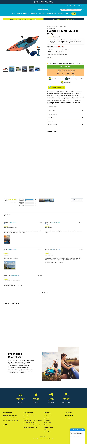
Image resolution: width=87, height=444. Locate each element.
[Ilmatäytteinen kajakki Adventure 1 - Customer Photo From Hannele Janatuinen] (51, 200)
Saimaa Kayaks (51, 28)
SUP (13, 13)
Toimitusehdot (47, 424)
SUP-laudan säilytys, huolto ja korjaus (32, 424)
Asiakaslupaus (47, 422)
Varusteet (60, 13)
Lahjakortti (46, 418)
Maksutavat (51, 121)
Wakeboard (33, 13)
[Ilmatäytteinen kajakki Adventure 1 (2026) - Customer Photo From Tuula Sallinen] (41, 200)
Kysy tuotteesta (52, 124)
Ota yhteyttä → (66, 402)
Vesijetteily (41, 13)
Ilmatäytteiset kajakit (61, 26)
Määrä (49, 57)
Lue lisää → (20, 402)
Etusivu (49, 26)
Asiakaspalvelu (47, 415)
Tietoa (67, 13)
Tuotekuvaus (52, 110)
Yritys (45, 429)
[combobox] (70, 9)
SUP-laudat (26, 418)
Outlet (73, 13)
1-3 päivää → (51, 402)
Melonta (19, 13)
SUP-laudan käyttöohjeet (29, 422)
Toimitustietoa (52, 117)
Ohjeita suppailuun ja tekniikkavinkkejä (33, 420)
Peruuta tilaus (47, 431)
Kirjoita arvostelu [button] (78, 199)
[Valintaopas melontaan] (65, 87)
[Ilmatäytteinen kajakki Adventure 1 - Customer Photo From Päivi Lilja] (46, 200)
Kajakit (53, 26)
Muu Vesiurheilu (51, 13)
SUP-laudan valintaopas (29, 415)
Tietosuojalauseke (48, 427)
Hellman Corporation (50, 438)
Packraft (25, 13)
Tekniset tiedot (52, 114)
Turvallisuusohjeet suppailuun (30, 427)
